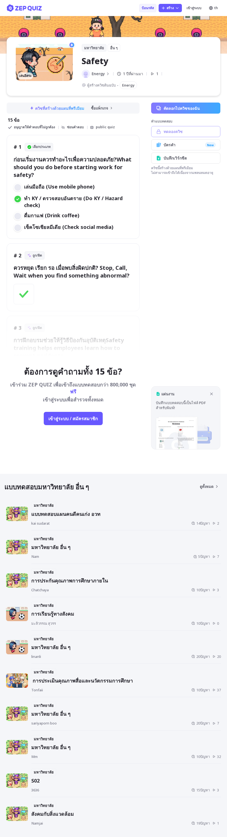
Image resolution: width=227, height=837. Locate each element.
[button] (185, 417)
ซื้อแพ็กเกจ (99, 108)
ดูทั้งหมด (206, 486)
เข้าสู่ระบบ (194, 8)
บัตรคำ (189, 144)
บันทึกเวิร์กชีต (175, 158)
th (216, 8)
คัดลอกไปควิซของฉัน (182, 108)
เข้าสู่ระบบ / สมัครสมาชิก (73, 418)
